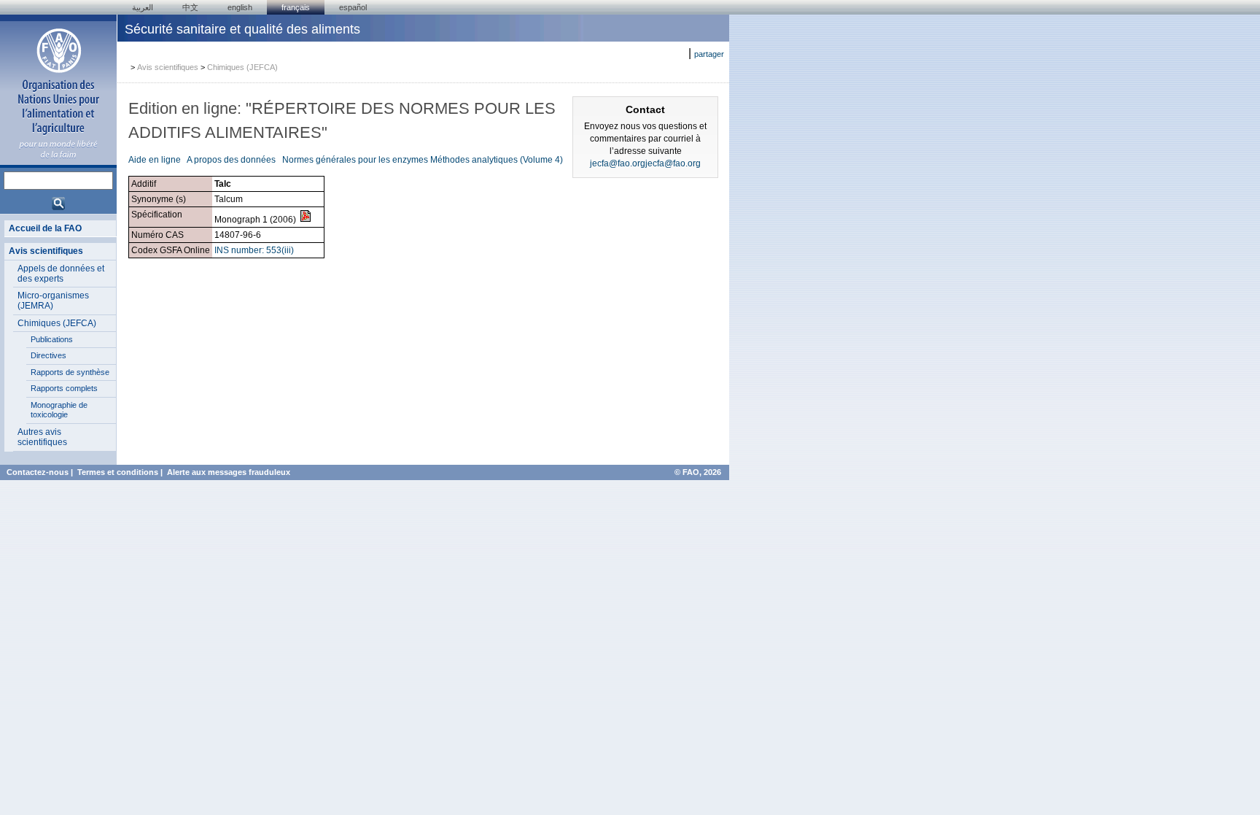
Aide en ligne (155, 160)
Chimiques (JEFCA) (57, 323)
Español (353, 7)
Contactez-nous (38, 472)
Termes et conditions (117, 472)
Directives (48, 355)
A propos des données (231, 160)
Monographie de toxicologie (59, 410)
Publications (52, 339)
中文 (190, 7)
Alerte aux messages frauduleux (228, 472)
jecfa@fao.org (617, 163)
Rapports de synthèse (70, 372)
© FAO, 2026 (697, 472)
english (240, 7)
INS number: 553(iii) (254, 250)
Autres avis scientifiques (42, 437)
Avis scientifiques (46, 251)
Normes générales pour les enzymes (355, 160)
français (295, 7)
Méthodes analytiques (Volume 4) (496, 160)
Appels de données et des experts (61, 273)
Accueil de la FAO (45, 228)
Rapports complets (64, 388)
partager (709, 54)
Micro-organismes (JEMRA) (53, 300)
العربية (142, 7)
